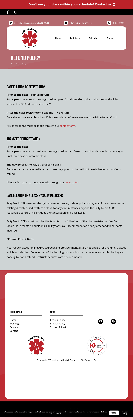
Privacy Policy (125, 413)
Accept (114, 412)
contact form (67, 126)
